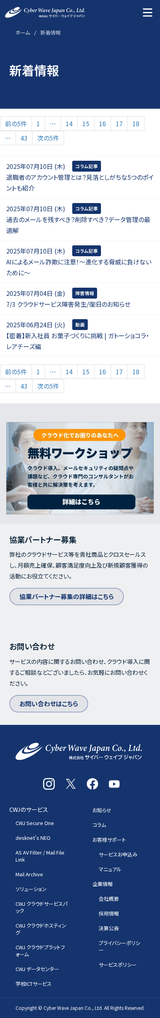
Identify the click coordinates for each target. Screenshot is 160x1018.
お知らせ (101, 810)
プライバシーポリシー (119, 946)
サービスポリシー (118, 964)
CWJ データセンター (37, 969)
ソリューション (31, 889)
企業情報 (102, 884)
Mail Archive (29, 874)
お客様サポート (109, 839)
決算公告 (109, 928)
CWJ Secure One (35, 823)
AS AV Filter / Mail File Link (40, 856)
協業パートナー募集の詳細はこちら (66, 596)
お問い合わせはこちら (48, 703)
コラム (99, 825)
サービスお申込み (118, 854)
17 (119, 123)
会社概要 (109, 898)
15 (85, 123)
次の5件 (48, 137)
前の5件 (16, 123)
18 (135, 123)
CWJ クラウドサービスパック (42, 907)
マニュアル (110, 869)
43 (24, 137)
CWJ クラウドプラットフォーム (40, 950)
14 (69, 123)
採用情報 (109, 913)
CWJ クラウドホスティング (41, 929)
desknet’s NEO (33, 837)
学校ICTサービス (34, 983)
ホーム (23, 32)
